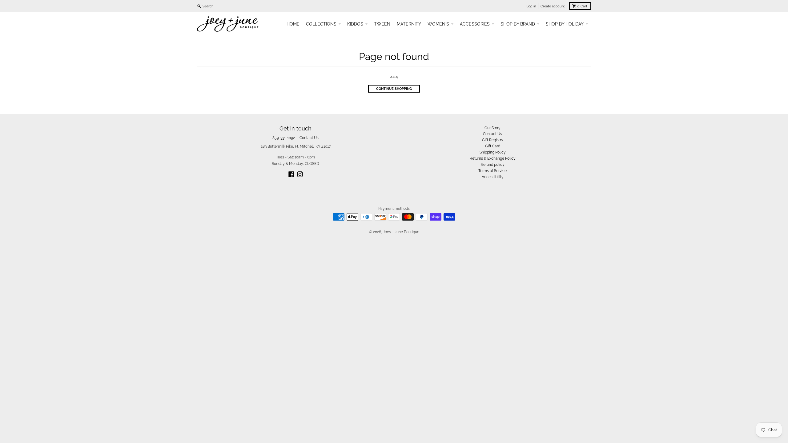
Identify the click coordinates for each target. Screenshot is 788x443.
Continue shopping (394, 88)
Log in (531, 6)
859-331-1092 (283, 137)
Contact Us (309, 137)
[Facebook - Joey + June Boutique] (291, 174)
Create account (553, 6)
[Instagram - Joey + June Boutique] (300, 174)
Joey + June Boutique (401, 231)
